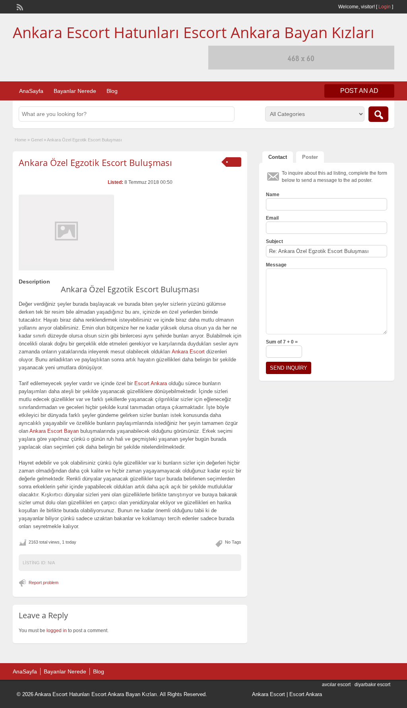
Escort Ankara (305, 694)
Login (384, 7)
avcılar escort (336, 684)
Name (272, 194)
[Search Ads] (378, 114)
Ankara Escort (268, 694)
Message (276, 265)
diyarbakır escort (372, 684)
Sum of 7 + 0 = (282, 342)
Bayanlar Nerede (75, 91)
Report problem (43, 582)
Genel (37, 139)
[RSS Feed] (19, 6)
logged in (57, 630)
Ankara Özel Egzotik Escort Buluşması (95, 162)
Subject (274, 241)
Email (272, 218)
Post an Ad (359, 90)
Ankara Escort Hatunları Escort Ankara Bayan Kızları (193, 32)
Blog (112, 91)
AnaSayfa (31, 91)
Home (20, 139)
